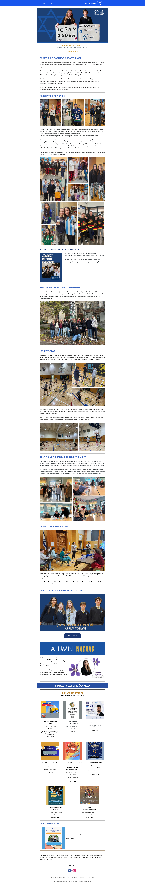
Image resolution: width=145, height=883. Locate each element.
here (75, 731)
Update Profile (67, 881)
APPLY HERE (72, 636)
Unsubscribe (58, 881)
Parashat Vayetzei (72, 51)
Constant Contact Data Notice (82, 881)
